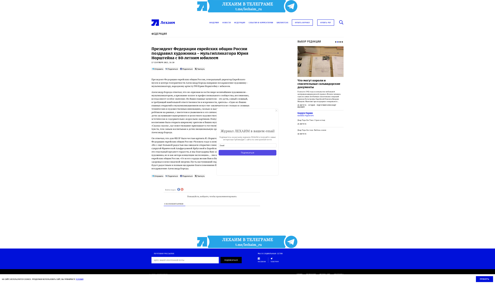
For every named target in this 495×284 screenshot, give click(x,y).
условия (79, 279)
